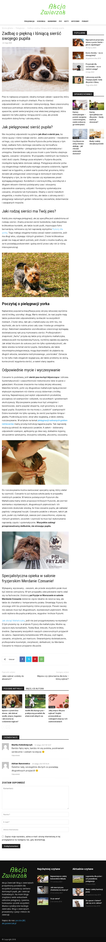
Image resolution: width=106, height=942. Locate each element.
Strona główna (7, 28)
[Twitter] (28, 659)
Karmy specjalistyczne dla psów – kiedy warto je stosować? (96, 117)
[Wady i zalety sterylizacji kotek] (96, 134)
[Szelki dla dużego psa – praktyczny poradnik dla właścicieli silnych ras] (35, 701)
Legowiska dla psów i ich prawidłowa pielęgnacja (94, 878)
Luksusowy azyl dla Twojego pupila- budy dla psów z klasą (94, 79)
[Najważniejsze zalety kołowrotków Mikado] (42, 879)
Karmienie (52, 21)
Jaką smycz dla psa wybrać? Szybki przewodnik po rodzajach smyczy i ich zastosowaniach (57, 716)
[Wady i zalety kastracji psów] (78, 892)
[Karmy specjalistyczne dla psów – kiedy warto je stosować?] (96, 105)
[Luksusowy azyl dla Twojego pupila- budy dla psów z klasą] (78, 80)
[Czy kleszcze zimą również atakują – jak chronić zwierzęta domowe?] (80, 134)
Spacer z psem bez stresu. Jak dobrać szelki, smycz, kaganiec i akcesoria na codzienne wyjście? (12, 716)
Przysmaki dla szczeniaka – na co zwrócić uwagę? (93, 66)
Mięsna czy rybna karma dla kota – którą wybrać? (53, 677)
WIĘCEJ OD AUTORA (35, 689)
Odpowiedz (16, 755)
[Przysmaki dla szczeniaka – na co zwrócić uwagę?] (78, 67)
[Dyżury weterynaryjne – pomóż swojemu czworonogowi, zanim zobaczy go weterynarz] (80, 105)
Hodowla (41, 21)
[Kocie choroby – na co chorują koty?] (78, 55)
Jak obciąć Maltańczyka (13, 620)
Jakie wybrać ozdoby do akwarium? (13, 677)
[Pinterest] (35, 659)
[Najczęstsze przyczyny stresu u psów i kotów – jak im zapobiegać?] (78, 42)
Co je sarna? (55, 899)
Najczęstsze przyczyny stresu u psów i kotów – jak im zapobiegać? (95, 42)
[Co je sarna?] (42, 901)
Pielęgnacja (29, 21)
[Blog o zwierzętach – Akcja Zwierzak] (53, 9)
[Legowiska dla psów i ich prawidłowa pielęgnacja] (78, 879)
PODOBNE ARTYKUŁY (13, 689)
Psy (60, 21)
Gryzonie (75, 21)
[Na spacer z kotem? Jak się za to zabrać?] (78, 903)
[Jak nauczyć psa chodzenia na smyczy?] (42, 890)
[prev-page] (3, 727)
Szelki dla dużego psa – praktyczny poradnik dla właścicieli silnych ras (35, 713)
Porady (85, 21)
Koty (66, 21)
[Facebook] (22, 659)
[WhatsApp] (41, 659)
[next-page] (8, 727)
